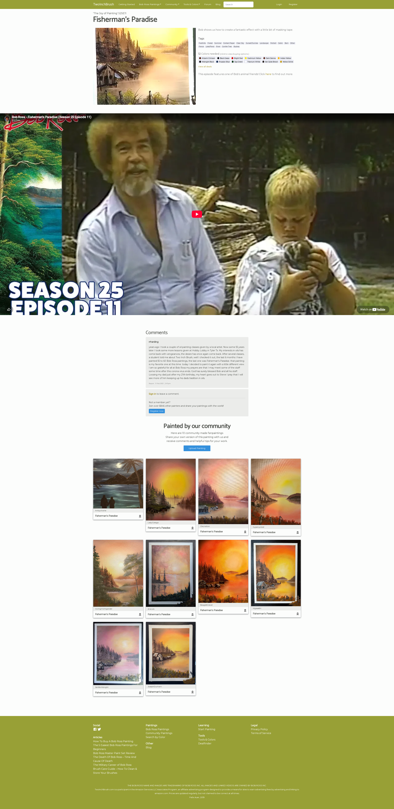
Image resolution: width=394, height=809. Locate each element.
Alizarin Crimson (208, 58)
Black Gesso (224, 58)
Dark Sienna (270, 58)
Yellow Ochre (287, 62)
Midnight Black (207, 62)
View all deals (205, 66)
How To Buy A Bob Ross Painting (113, 741)
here (268, 74)
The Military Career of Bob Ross (112, 764)
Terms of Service (261, 733)
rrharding (154, 341)
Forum (207, 4)
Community (171, 4)
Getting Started (127, 4)
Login (279, 4)
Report (151, 383)
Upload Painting (197, 448)
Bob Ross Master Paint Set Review (114, 753)
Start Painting (206, 729)
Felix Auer (194, 797)
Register (293, 4)
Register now (156, 411)
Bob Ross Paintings (149, 4)
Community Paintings (159, 733)
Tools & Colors (191, 4)
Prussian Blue (224, 62)
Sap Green (238, 62)
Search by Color (155, 737)
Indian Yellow (285, 58)
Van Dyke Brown (271, 62)
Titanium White (253, 62)
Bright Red (238, 58)
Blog (217, 4)
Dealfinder (204, 743)
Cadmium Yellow (254, 58)
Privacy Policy (259, 729)
